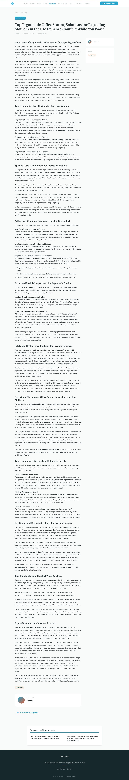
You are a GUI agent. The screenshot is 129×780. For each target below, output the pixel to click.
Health (39, 3)
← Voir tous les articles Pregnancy (26, 713)
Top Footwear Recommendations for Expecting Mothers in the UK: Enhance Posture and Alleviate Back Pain (82, 739)
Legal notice (61, 769)
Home (25, 3)
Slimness (79, 3)
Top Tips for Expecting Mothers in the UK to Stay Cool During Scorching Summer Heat (45, 738)
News (45, 3)
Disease (32, 3)
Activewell (64, 756)
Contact (69, 769)
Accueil (17, 12)
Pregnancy (52, 3)
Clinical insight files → (109, 3)
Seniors (71, 3)
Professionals (62, 3)
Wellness (87, 3)
